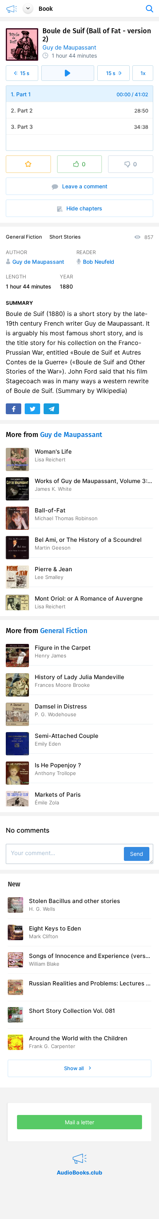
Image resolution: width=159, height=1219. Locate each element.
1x (142, 73)
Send (136, 853)
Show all (74, 1068)
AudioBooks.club (79, 1149)
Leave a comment (84, 186)
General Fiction (24, 237)
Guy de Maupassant (69, 47)
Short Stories (65, 237)
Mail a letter (79, 1122)
